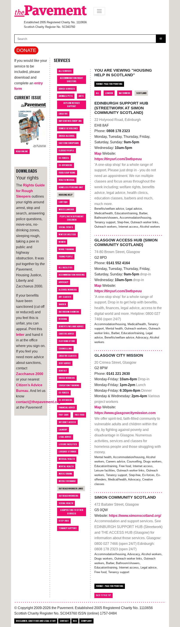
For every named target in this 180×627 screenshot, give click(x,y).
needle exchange (67, 481)
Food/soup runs (67, 172)
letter (20, 335)
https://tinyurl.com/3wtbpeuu (118, 159)
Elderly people (66, 150)
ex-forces (64, 392)
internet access (67, 422)
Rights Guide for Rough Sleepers (30, 190)
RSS (75, 620)
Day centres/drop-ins (70, 120)
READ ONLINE (22, 151)
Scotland (141, 93)
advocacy (63, 282)
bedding (63, 319)
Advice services (67, 88)
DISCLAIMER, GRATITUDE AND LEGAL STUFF (36, 620)
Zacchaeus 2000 (29, 374)
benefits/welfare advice (71, 326)
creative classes (68, 355)
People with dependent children (71, 218)
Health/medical (67, 179)
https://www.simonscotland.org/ (135, 515)
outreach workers (68, 495)
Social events (66, 227)
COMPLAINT (86, 620)
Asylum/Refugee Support (71, 104)
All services (65, 71)
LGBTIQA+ (63, 202)
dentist (63, 370)
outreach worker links (71, 488)
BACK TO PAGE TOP (103, 595)
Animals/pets (66, 95)
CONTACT (64, 620)
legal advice (65, 436)
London (109, 93)
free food (79, 414)
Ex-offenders (65, 165)
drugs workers (67, 377)
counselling (65, 348)
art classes (65, 296)
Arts (81, 95)
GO (161, 38)
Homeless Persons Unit (71, 187)
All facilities (65, 267)
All (97, 93)
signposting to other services (71, 511)
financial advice (67, 407)
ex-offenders (65, 400)
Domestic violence (68, 128)
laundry (63, 429)
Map (98, 153)
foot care (64, 414)
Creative (63, 113)
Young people (66, 256)
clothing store (67, 341)
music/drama (65, 473)
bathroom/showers (69, 311)
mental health (66, 466)
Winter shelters (67, 234)
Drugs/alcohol (67, 135)
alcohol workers (68, 289)
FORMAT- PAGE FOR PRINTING (109, 586)
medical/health (67, 459)
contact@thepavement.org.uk (40, 402)
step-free (64, 520)
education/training (69, 385)
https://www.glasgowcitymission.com (125, 413)
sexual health (66, 503)
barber (62, 304)
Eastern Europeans (69, 143)
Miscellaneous (66, 209)
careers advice (66, 333)
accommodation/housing (72, 274)
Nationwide (124, 93)
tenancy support (68, 528)
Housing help (65, 194)
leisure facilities (68, 444)
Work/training (66, 249)
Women (62, 241)
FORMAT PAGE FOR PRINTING (109, 83)
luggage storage (67, 451)
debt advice (65, 363)
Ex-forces (64, 157)
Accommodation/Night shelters (71, 79)
